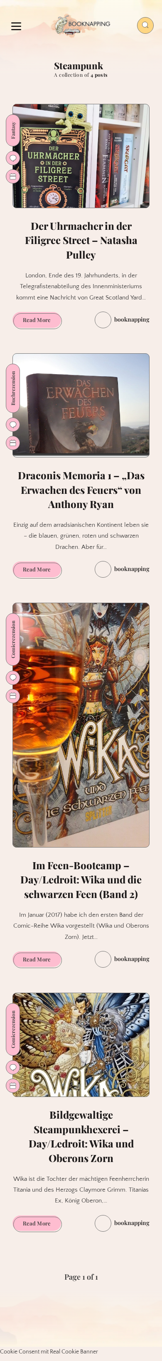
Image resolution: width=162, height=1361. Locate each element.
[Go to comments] (13, 158)
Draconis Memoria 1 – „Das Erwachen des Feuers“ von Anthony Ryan (81, 489)
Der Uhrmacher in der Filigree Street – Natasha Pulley (81, 240)
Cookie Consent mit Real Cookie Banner (49, 1351)
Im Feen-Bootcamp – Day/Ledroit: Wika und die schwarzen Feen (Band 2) (81, 879)
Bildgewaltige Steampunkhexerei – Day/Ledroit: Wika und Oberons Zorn (81, 1136)
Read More (42, 321)
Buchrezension (13, 388)
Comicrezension (13, 639)
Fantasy (13, 130)
